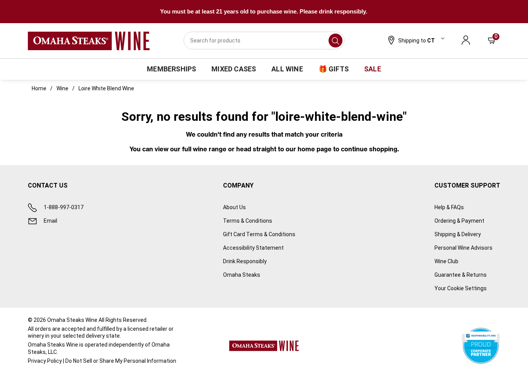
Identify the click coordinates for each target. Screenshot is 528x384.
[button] (415, 41)
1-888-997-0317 (63, 207)
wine (62, 88)
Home (39, 88)
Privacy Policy (45, 361)
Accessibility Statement (253, 248)
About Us (234, 207)
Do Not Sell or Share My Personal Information (120, 361)
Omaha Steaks (241, 275)
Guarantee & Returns (460, 275)
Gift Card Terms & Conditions (259, 234)
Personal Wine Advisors (463, 248)
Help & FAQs (449, 207)
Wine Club (446, 261)
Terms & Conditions (247, 221)
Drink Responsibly (245, 261)
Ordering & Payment (459, 221)
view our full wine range (191, 149)
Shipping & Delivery (457, 234)
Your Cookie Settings (460, 288)
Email (50, 221)
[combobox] (264, 40)
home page (315, 149)
